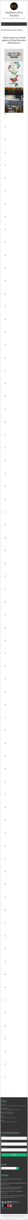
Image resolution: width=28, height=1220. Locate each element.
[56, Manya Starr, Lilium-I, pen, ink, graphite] (14, 774)
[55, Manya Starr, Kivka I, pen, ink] (14, 761)
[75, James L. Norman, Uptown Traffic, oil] (14, 1005)
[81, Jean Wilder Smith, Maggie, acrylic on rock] (14, 1082)
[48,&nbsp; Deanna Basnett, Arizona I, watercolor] (14, 671)
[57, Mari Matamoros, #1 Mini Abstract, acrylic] (14, 787)
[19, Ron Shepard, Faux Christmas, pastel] (14, 286)
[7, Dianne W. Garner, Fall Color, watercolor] (14, 132)
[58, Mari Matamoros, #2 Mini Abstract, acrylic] (14, 800)
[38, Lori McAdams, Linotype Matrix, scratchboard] (14, 543)
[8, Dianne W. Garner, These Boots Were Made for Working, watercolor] (14, 145)
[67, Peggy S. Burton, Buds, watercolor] (14, 915)
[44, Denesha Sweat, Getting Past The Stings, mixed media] (14, 620)
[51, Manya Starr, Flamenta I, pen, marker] (14, 710)
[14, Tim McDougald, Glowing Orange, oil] (14, 222)
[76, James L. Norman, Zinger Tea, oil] (14, 1018)
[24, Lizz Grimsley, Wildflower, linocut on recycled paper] (14, 363)
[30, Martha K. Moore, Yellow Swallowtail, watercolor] (14, 440)
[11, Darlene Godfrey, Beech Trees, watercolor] (14, 183)
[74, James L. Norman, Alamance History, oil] (14, 992)
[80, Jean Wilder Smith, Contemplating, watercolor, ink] (14, 1069)
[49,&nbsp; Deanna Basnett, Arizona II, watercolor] (14, 684)
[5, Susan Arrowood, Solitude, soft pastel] (14, 106)
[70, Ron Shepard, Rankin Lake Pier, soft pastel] (14, 325)
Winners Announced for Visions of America (11, 1179)
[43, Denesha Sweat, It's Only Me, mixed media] (14, 607)
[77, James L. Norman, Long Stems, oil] (14, 1031)
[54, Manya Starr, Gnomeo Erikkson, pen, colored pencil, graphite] (14, 748)
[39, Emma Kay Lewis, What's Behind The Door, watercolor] (14, 556)
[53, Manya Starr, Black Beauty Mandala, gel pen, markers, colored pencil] (14, 736)
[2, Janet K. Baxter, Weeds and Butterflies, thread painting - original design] (14, 68)
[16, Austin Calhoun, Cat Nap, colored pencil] (14, 248)
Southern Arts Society (14, 14)
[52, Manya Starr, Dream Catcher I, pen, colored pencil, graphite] (14, 723)
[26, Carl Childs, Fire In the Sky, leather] (14, 389)
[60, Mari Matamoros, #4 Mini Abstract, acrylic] (14, 825)
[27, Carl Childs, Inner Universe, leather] (14, 402)
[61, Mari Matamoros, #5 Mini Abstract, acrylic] (14, 838)
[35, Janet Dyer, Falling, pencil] (14, 504)
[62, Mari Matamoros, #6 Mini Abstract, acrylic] (14, 851)
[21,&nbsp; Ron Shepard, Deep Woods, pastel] (14, 312)
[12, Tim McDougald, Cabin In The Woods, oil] (14, 196)
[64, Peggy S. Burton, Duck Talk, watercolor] (14, 877)
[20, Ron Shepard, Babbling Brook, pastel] (14, 299)
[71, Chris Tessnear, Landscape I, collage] (14, 954)
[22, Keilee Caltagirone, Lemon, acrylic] (14, 337)
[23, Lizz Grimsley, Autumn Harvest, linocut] (14, 350)
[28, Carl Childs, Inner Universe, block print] (14, 414)
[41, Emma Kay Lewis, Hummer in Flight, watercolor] (14, 581)
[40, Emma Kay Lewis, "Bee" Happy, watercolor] (14, 569)
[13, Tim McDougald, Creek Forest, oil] (14, 209)
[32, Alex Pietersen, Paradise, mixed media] (14, 466)
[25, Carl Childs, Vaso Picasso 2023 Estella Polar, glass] (14, 376)
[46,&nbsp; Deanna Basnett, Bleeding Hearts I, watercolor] (14, 646)
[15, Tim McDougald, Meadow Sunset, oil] (14, 235)
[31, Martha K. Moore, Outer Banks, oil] (14, 453)
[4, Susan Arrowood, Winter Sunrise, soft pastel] (14, 93)
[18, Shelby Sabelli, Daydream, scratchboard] (14, 273)
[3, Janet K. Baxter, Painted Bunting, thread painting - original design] (14, 81)
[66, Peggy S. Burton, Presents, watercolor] (14, 902)
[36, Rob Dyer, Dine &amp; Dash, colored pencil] (14, 517)
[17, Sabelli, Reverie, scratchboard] (14, 260)
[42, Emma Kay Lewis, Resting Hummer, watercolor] (14, 594)
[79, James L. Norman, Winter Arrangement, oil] (14, 1057)
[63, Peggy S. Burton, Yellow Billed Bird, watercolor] (14, 864)
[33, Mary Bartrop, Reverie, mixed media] (14, 479)
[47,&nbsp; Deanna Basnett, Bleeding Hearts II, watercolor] (14, 658)
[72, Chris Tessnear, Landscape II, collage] (14, 967)
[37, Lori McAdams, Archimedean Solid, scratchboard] (14, 530)
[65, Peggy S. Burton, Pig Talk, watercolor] (14, 890)
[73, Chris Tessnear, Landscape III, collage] (14, 980)
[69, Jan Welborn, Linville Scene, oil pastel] (14, 941)
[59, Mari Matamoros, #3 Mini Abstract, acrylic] (14, 813)
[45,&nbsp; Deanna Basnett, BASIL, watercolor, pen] (14, 633)
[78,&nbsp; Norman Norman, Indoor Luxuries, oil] (14, 1044)
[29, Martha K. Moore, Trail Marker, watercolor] (14, 427)
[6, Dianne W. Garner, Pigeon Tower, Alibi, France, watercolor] (14, 119)
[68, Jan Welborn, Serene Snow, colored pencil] (14, 928)
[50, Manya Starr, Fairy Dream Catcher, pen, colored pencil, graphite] (14, 697)
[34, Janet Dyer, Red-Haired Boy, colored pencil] (14, 492)
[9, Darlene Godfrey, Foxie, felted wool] (14, 158)
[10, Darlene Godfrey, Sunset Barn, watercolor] (14, 170)
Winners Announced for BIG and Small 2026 (11, 1191)
